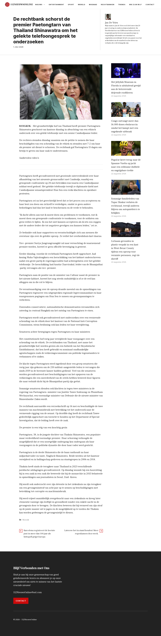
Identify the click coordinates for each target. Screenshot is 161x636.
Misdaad (93, 4)
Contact (150, 4)
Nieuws (38, 4)
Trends (121, 4)
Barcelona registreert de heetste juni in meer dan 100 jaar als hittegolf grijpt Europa (39, 533)
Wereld (81, 4)
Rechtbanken (107, 4)
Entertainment (56, 4)
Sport (71, 4)
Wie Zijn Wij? (135, 4)
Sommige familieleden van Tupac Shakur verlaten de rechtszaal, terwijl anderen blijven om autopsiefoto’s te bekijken (125, 205)
